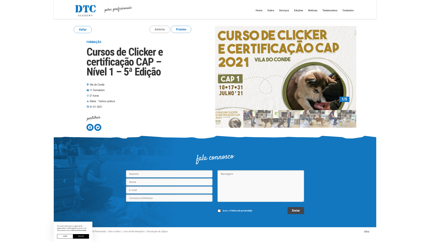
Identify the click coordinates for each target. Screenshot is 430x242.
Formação (94, 42)
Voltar (83, 29)
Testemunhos (329, 10)
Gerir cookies (114, 231)
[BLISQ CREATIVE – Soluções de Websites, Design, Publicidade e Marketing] (366, 231)
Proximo (181, 29)
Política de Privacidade (95, 231)
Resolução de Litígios (157, 231)
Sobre (270, 10)
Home (259, 10)
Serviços (284, 10)
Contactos (348, 10)
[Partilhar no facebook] (90, 127)
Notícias (312, 10)
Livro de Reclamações (134, 231)
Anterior (160, 29)
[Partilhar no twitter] (97, 127)
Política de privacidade (241, 210)
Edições (298, 10)
